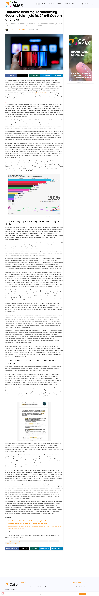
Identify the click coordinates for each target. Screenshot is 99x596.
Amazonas (59, 4)
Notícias (44, 4)
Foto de (48, 70)
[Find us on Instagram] (87, 4)
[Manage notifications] (3, 593)
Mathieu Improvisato (54, 70)
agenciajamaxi (22, 541)
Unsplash (61, 70)
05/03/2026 (31, 29)
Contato (32, 586)
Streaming (16, 543)
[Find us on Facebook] (82, 4)
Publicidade (9, 543)
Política (51, 4)
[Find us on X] (85, 4)
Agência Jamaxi (13, 541)
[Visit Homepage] (15, 4)
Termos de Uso (24, 586)
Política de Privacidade (42, 586)
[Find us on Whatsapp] (93, 4)
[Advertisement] (80, 21)
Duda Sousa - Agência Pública (18, 29)
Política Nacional (54, 541)
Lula (35, 541)
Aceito (83, 594)
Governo (30, 541)
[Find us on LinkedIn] (90, 4)
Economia (67, 4)
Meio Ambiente (76, 4)
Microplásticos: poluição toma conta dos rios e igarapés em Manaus (29, 521)
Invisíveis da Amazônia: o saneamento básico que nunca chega (27, 523)
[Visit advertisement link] (80, 58)
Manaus (40, 541)
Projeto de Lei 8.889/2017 (40, 93)
